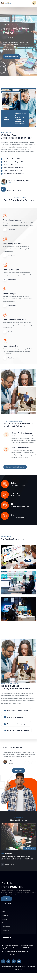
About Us (5, 915)
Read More (12, 230)
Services (4, 919)
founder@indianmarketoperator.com (17, 951)
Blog (3, 923)
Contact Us (5, 930)
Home (3, 911)
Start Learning (10, 64)
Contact (6, 899)
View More (18, 770)
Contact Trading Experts (15, 467)
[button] (34, 763)
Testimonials (6, 927)
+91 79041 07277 (10, 955)
